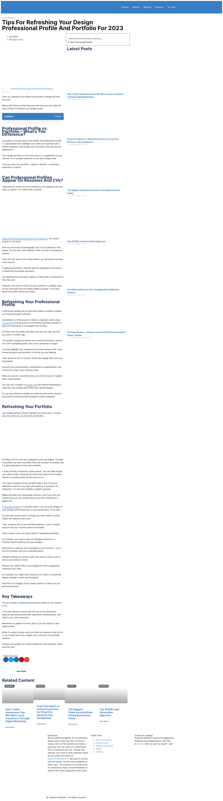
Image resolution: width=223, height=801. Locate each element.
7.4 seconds (7, 323)
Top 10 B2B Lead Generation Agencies (86, 241)
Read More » (10, 727)
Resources (159, 7)
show (58, 116)
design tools (31, 385)
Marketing (147, 7)
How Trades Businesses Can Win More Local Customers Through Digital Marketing (18, 715)
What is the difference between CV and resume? (25, 238)
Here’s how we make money (81, 42)
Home (4, 18)
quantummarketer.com (58, 759)
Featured (125, 7)
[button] (5, 659)
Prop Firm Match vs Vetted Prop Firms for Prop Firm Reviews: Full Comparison (48, 712)
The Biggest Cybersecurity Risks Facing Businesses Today (80, 714)
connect (140, 744)
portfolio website (12, 507)
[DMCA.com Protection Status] (65, 789)
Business (136, 7)
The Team (171, 7)
